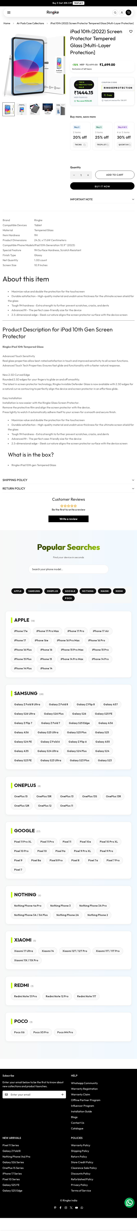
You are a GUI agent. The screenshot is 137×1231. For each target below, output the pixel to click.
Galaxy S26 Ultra (24, 713)
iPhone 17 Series (12, 1173)
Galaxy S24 (102, 751)
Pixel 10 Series (11, 1179)
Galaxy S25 (102, 732)
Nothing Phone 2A (67, 915)
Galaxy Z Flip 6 (77, 741)
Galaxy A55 (102, 741)
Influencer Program (82, 1105)
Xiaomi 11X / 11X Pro (26, 960)
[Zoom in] (59, 35)
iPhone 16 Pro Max (68, 640)
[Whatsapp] (82, 1207)
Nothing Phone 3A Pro (93, 905)
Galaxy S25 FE (103, 713)
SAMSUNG (34, 591)
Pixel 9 (18, 860)
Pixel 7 (18, 869)
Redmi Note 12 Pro (57, 996)
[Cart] (128, 12)
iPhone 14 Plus (23, 668)
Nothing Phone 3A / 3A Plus (31, 915)
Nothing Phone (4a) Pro (16, 1156)
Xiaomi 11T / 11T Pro (108, 951)
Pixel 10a (85, 841)
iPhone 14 (46, 668)
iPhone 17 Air (101, 631)
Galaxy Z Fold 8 (58, 704)
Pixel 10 (42, 851)
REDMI (119, 591)
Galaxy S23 (105, 760)
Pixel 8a (36, 860)
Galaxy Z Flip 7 (23, 723)
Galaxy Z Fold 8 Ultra (27, 704)
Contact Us (77, 1122)
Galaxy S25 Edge (79, 723)
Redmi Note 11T (86, 996)
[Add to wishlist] (130, 31)
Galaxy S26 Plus (53, 713)
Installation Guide (81, 1111)
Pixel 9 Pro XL (82, 851)
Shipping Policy (80, 1151)
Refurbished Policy (82, 1179)
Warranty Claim (80, 1094)
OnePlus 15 (21, 796)
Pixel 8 (75, 860)
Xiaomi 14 (48, 951)
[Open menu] (9, 12)
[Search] (115, 12)
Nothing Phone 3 (60, 905)
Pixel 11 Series (11, 1145)
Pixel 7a (93, 860)
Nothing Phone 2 (98, 915)
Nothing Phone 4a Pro (27, 905)
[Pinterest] (55, 1207)
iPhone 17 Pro (75, 631)
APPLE (18, 591)
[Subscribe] (62, 1094)
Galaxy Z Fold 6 (50, 741)
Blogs (74, 1117)
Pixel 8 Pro (56, 860)
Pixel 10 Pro (21, 851)
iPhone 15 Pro (100, 649)
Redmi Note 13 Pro (25, 996)
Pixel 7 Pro (113, 860)
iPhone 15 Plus (22, 659)
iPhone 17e (21, 631)
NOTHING (88, 591)
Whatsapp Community (84, 1083)
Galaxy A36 (105, 723)
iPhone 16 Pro (96, 640)
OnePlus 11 (66, 805)
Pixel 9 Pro (106, 851)
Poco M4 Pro (65, 1032)
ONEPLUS (52, 591)
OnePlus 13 (67, 796)
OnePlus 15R (43, 796)
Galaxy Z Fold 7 (50, 723)
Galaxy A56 (21, 732)
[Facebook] (60, 1207)
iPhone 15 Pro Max (72, 649)
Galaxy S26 (79, 713)
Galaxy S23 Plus (79, 760)
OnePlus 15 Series (13, 1168)
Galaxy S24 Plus (77, 751)
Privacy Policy (79, 1185)
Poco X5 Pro (41, 1032)
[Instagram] (65, 1207)
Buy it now (102, 186)
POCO (68, 598)
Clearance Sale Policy (84, 1168)
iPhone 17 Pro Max (47, 631)
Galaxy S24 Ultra (47, 751)
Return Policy (79, 1156)
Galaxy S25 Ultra (48, 732)
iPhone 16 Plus (23, 649)
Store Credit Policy (82, 1162)
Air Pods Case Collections (30, 23)
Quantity (75, 167)
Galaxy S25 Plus (76, 732)
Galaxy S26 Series (13, 1162)
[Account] (122, 12)
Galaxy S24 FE (23, 741)
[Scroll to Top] (130, 1213)
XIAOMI (105, 591)
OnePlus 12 (44, 805)
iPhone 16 (46, 649)
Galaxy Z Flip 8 (86, 704)
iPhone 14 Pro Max (72, 659)
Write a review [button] (68, 519)
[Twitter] (71, 1207)
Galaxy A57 (110, 704)
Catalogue (77, 1128)
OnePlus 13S (89, 796)
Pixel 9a (60, 851)
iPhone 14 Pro (100, 659)
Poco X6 (19, 1032)
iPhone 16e (41, 640)
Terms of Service (81, 1190)
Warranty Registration (84, 1088)
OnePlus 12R (21, 805)
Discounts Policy (80, 1173)
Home (7, 23)
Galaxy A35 (21, 751)
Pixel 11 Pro (47, 841)
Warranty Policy (80, 1145)
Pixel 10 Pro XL (109, 841)
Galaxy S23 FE (23, 760)
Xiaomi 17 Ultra (23, 951)
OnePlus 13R (113, 796)
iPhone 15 (46, 659)
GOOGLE (70, 591)
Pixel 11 (67, 841)
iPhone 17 (20, 640)
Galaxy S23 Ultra (50, 760)
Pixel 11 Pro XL (23, 841)
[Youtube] (76, 1207)
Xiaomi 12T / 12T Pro (74, 951)
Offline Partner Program (85, 1100)
